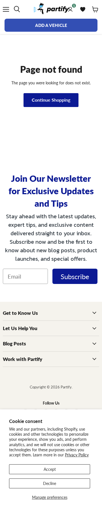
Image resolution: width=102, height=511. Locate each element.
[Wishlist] (83, 9)
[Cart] (95, 9)
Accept (50, 469)
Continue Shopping (51, 100)
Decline (49, 483)
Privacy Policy (77, 454)
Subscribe (75, 276)
